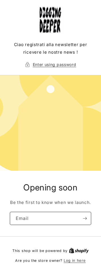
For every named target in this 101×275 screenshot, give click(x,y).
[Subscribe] (85, 218)
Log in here (75, 260)
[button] (50, 64)
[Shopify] (79, 250)
